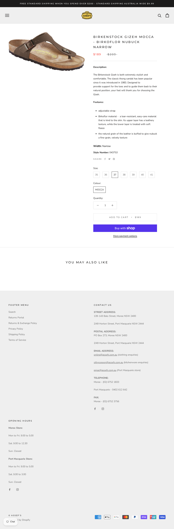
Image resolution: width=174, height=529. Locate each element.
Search (12, 312)
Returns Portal (16, 317)
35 (96, 174)
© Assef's (15, 515)
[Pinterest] (114, 159)
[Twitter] (109, 159)
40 (142, 174)
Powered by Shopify (19, 520)
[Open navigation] (7, 15)
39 (133, 174)
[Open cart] (167, 15)
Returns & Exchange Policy (22, 323)
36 (105, 174)
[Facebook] (105, 159)
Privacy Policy (15, 328)
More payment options (125, 236)
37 (115, 174)
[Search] (159, 15)
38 (124, 174)
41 (151, 174)
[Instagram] (103, 409)
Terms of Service (17, 340)
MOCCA (99, 189)
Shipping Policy (16, 334)
